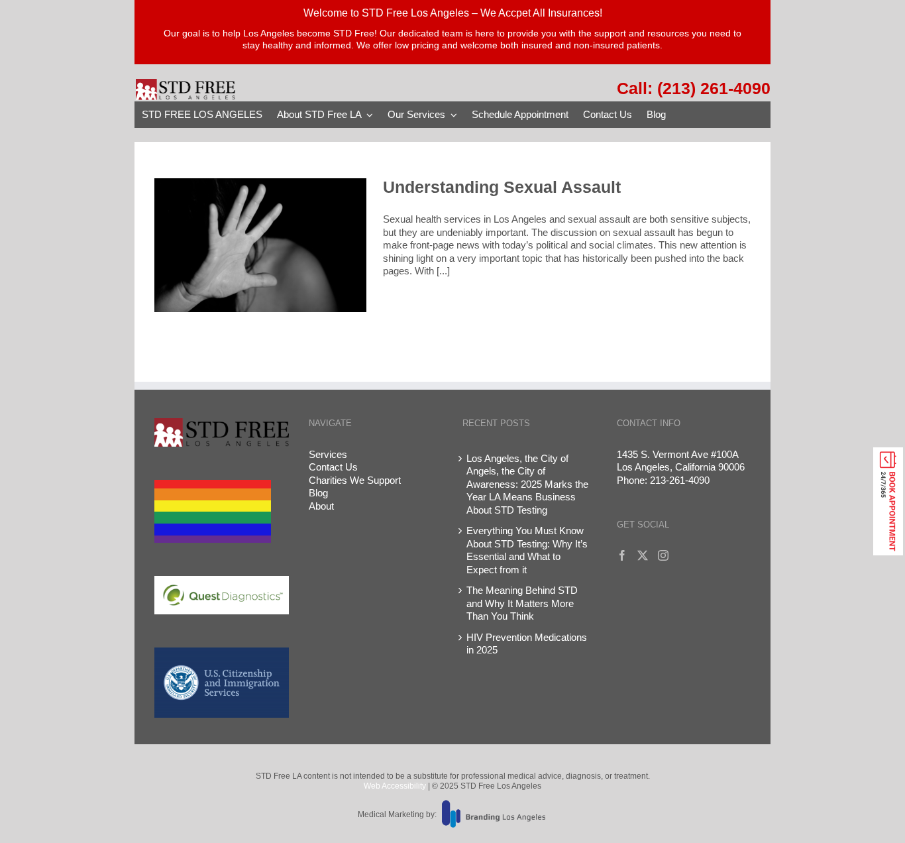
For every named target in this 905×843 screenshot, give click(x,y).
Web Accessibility (395, 786)
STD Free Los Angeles (499, 786)
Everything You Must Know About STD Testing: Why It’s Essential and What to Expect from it (527, 550)
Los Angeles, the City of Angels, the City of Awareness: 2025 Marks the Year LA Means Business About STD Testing (527, 484)
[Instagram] (663, 555)
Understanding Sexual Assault (502, 187)
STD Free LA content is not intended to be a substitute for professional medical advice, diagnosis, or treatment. (453, 776)
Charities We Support (355, 480)
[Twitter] (642, 555)
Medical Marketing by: (397, 814)
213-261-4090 (680, 480)
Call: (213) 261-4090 (694, 88)
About (321, 506)
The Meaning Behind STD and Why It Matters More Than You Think (522, 603)
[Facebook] (622, 555)
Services (328, 454)
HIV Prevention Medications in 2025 (526, 644)
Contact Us (333, 467)
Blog (318, 492)
